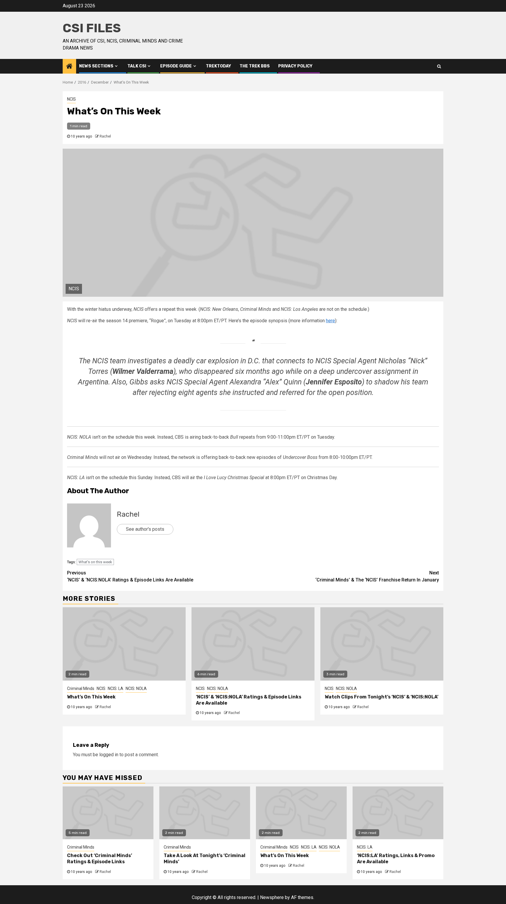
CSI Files (92, 28)
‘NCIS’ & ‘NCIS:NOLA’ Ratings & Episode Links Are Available (130, 576)
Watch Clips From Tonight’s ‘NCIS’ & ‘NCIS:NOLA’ (381, 697)
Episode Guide (176, 66)
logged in (108, 754)
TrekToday (218, 66)
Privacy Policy (295, 66)
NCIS (71, 99)
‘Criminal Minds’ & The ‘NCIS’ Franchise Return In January (377, 576)
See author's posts (145, 529)
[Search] (439, 66)
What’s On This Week (91, 697)
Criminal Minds (80, 688)
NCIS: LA (115, 688)
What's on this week (95, 562)
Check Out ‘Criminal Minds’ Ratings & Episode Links (99, 858)
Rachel (105, 136)
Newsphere (272, 897)
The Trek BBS (255, 66)
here (330, 320)
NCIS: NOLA (136, 688)
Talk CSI (136, 66)
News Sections (96, 66)
